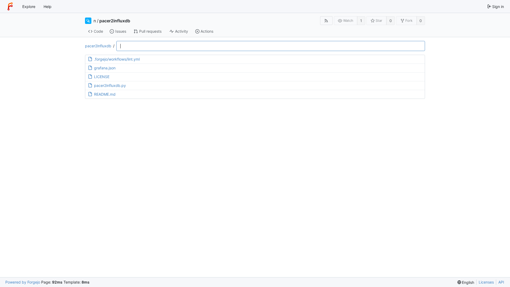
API (501, 282)
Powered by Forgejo (22, 282)
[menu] (465, 282)
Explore (28, 6)
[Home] (10, 6)
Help (48, 6)
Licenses (486, 282)
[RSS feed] (326, 20)
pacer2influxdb (114, 20)
